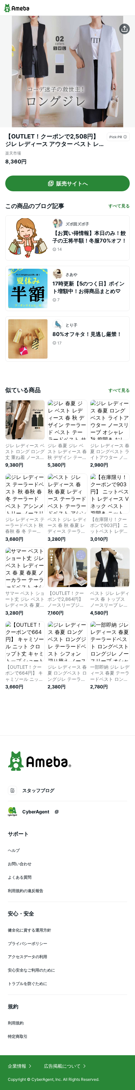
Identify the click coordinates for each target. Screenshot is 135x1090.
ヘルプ (14, 850)
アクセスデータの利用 (27, 956)
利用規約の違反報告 (25, 890)
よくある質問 (19, 877)
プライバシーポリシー (27, 943)
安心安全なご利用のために (31, 970)
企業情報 (17, 1066)
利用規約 (16, 1022)
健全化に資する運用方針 (29, 930)
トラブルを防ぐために (27, 983)
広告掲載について (62, 1066)
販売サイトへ (72, 183)
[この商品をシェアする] (124, 29)
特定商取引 (18, 1036)
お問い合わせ (19, 863)
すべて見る (119, 205)
